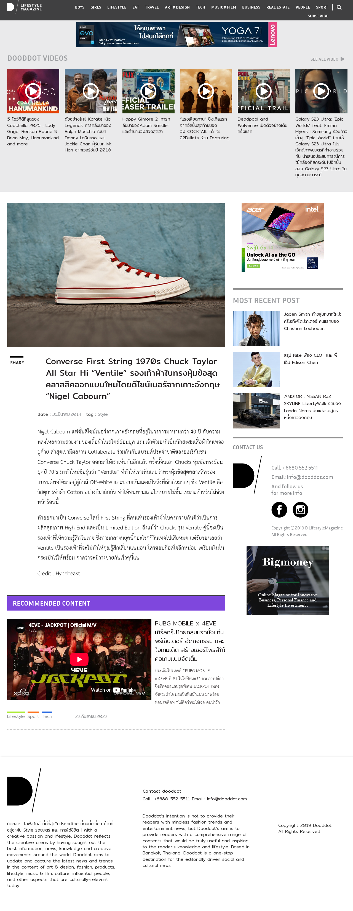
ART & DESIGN (177, 7)
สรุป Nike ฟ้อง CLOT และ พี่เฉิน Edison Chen (310, 359)
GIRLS (95, 7)
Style (103, 414)
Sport (33, 716)
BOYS (79, 7)
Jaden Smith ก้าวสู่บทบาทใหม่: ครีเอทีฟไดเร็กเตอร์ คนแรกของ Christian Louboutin (312, 321)
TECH (200, 7)
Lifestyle (16, 716)
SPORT (322, 7)
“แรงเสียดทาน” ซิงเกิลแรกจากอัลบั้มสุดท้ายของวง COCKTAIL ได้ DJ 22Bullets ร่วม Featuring (204, 128)
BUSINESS (251, 7)
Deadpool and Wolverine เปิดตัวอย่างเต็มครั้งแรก (262, 125)
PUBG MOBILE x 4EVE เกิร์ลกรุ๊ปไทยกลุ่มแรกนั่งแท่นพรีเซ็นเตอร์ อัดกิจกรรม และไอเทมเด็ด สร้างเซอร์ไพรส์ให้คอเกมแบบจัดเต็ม (190, 641)
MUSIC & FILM (223, 7)
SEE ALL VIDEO (325, 59)
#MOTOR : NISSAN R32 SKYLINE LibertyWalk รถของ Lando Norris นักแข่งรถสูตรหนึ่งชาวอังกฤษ (312, 407)
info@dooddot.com (310, 476)
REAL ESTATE (278, 7)
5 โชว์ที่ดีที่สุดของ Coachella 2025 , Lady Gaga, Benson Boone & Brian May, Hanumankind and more (33, 131)
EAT (135, 7)
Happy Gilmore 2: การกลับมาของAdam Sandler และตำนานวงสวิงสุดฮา (146, 125)
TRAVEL (152, 7)
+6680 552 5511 (300, 467)
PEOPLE (303, 7)
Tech (47, 716)
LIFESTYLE (116, 7)
